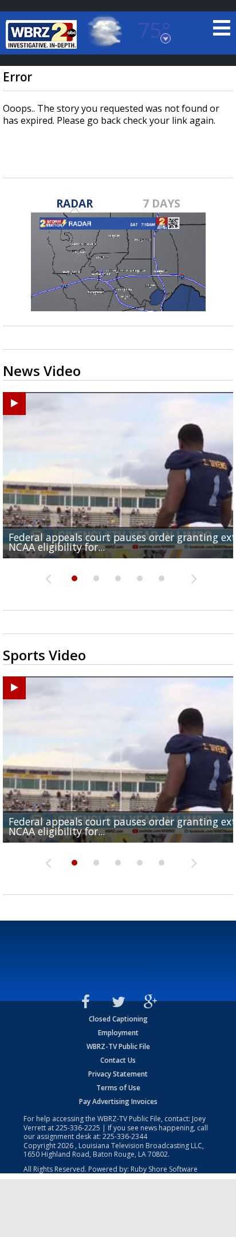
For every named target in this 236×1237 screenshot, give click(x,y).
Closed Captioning (118, 1019)
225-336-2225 (78, 1128)
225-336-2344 (125, 1136)
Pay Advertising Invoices (118, 1101)
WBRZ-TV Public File (118, 1046)
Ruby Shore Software (164, 1169)
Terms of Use (118, 1088)
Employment (118, 1033)
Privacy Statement (118, 1074)
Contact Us (118, 1060)
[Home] (43, 34)
